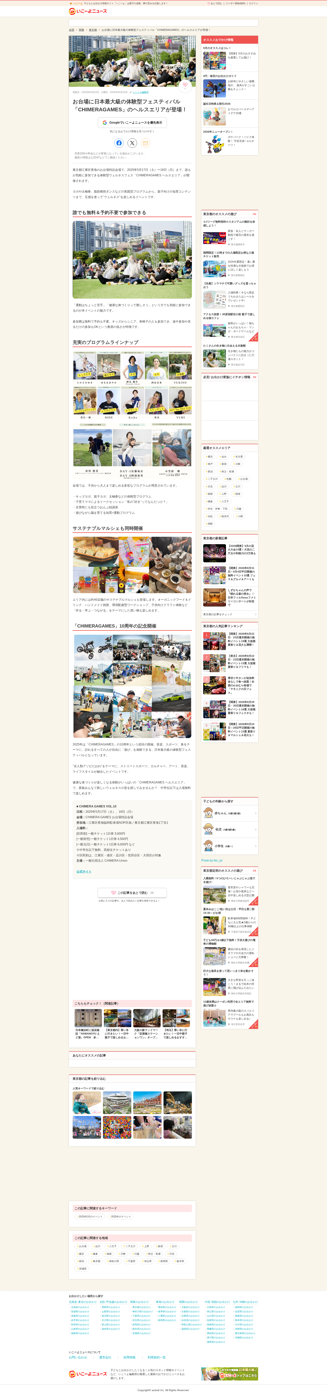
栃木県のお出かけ (141, 1329)
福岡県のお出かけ (244, 1307)
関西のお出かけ (188, 1301)
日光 (171, 1253)
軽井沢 (225, 516)
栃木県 (180, 1261)
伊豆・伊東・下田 (217, 508)
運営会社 (105, 1357)
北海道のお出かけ (80, 1307)
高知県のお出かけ (216, 1333)
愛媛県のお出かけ (216, 1329)
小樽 (240, 516)
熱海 (237, 493)
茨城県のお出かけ (141, 1333)
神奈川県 (114, 1261)
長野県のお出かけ (111, 1307)
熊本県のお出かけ (244, 1320)
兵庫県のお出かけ (190, 1316)
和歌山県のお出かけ (191, 1324)
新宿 (160, 1246)
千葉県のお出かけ (141, 1316)
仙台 (224, 456)
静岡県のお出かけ (167, 1320)
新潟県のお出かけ (111, 1316)
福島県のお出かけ (80, 1333)
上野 (146, 1246)
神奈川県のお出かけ (142, 1311)
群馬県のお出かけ (141, 1324)
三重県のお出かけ (167, 1316)
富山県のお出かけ (111, 1324)
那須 (81, 1261)
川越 (136, 1253)
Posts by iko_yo (212, 860)
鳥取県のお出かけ (216, 1320)
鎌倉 (95, 1253)
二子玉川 (130, 1246)
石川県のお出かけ (111, 1320)
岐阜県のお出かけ (167, 1311)
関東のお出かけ (139, 1301)
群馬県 (164, 1261)
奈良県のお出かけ (190, 1320)
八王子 (113, 1246)
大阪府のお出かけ (190, 1307)
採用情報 (129, 1357)
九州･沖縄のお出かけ (245, 1301)
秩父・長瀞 (154, 1253)
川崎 (123, 1253)
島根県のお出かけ (216, 1324)
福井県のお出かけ (111, 1329)
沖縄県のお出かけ (244, 1337)
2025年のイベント (121, 1216)
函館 (210, 523)
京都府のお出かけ (190, 1311)
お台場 (82, 1246)
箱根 (109, 1253)
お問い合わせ (78, 1357)
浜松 (210, 516)
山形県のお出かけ (80, 1329)
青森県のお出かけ (80, 1316)
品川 (97, 1246)
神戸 (210, 464)
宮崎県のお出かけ (244, 1329)
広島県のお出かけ (216, 1307)
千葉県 (131, 1261)
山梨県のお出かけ (111, 1311)
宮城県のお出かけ (80, 1311)
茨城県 (82, 1268)
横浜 (81, 1253)
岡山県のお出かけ (216, 1311)
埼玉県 (148, 1261)
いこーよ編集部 (141, 92)
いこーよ (78, 3)
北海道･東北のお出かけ (83, 1301)
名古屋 (239, 456)
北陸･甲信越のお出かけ (113, 1301)
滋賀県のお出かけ (190, 1329)
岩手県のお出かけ (80, 1320)
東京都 (96, 1261)
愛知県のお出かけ (167, 1307)
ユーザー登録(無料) (235, 3)
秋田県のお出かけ (80, 1324)
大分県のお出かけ (244, 1324)
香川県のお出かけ (216, 1337)
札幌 (229, 478)
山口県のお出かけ (216, 1316)
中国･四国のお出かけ (217, 1301)
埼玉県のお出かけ (141, 1320)
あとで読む (216, 3)
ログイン (253, 3)
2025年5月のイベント (91, 1216)
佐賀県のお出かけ (244, 1311)
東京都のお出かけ (141, 1307)
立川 (174, 1246)
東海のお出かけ (165, 1301)
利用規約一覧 (157, 1357)
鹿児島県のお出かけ (245, 1333)
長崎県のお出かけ (244, 1316)
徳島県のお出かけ (216, 1342)
